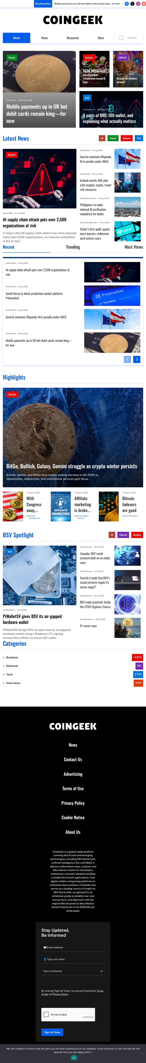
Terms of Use (73, 788)
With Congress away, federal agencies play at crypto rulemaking (35, 504)
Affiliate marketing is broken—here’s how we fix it (83, 504)
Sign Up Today (52, 1032)
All (102, 138)
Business (89, 57)
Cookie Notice (73, 817)
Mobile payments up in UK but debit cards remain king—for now (87, 3)
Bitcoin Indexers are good (129, 504)
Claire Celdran (86, 65)
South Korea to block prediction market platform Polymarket (34, 295)
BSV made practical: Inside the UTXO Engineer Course (95, 604)
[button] (127, 359)
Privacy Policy (73, 803)
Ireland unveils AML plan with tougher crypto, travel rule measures (95, 185)
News (44, 37)
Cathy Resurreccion (88, 198)
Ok (73, 1057)
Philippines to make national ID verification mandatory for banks (93, 209)
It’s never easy (88, 626)
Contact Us (73, 759)
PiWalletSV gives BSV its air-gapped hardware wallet (32, 619)
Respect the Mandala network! (127, 80)
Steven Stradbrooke (88, 222)
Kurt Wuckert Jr (121, 73)
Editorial (122, 57)
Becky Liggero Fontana (83, 517)
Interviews (13, 683)
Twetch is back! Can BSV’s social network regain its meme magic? (95, 582)
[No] (141, 1053)
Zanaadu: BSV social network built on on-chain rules (95, 558)
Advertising (73, 774)
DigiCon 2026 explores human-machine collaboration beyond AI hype (94, 76)
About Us (73, 832)
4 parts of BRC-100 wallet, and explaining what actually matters (109, 118)
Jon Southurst (89, 109)
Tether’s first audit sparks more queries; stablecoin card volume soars (95, 233)
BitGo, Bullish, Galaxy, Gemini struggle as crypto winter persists (71, 466)
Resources (73, 37)
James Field (11, 100)
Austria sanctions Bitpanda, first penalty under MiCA (95, 159)
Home (16, 37)
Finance (12, 57)
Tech (87, 97)
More (101, 37)
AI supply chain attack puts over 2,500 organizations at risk (34, 222)
